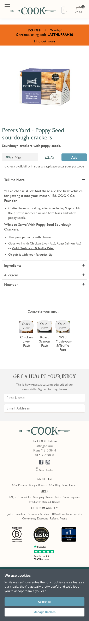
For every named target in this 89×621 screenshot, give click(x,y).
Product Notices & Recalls (44, 501)
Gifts (57, 497)
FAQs (12, 497)
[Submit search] (65, 10)
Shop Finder (70, 485)
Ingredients (12, 265)
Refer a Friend (58, 518)
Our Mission (19, 485)
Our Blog (54, 485)
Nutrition (11, 284)
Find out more (44, 41)
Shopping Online (43, 497)
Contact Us (24, 497)
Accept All (44, 601)
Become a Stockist (39, 514)
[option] (44, 86)
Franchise (20, 514)
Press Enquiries (71, 497)
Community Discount (35, 518)
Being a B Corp (38, 485)
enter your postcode (71, 166)
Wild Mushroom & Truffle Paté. (33, 248)
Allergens (11, 275)
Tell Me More (14, 180)
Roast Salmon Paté (69, 243)
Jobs (9, 514)
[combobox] (63, 10)
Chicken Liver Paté (42, 243)
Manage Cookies (44, 612)
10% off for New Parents (67, 514)
